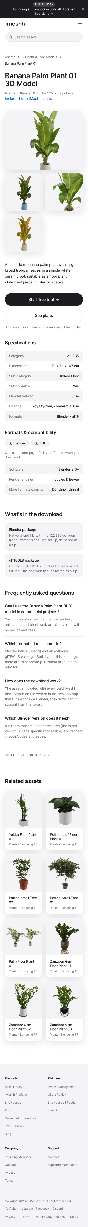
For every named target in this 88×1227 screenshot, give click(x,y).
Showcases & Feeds (61, 1102)
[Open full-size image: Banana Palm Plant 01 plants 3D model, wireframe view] (24, 233)
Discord (57, 1208)
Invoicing (54, 1110)
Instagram (26, 1208)
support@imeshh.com (62, 1165)
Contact (10, 1165)
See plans (44, 315)
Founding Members (18, 1157)
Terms (9, 1180)
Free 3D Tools (14, 1126)
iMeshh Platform (16, 1094)
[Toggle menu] (80, 23)
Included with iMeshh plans (28, 98)
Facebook (42, 1208)
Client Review (57, 1094)
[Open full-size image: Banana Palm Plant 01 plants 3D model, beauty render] (64, 192)
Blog (8, 1134)
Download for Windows (20, 1118)
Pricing (9, 1110)
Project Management (62, 1087)
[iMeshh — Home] (16, 23)
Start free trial (41, 299)
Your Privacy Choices (49, 1217)
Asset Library (13, 1087)
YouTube (11, 1208)
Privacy (10, 1172)
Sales (74, 1217)
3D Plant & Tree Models (39, 57)
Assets (10, 57)
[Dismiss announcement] (83, 9)
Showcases (13, 1102)
